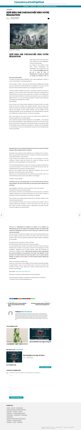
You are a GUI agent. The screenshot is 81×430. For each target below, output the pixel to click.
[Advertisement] (19, 67)
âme (15, 422)
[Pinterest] (29, 298)
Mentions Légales (59, 427)
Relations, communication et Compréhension (16, 418)
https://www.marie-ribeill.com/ (23, 271)
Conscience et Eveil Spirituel (29, 2)
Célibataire (10, 413)
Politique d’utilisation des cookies (47, 427)
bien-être (10, 411)
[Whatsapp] (33, 298)
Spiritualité (26, 6)
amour (13, 408)
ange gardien (20, 408)
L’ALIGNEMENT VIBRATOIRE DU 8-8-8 (16, 344)
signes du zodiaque (17, 420)
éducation (20, 422)
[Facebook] (11, 298)
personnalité (17, 415)
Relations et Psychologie (42, 339)
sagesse (9, 420)
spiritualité (10, 422)
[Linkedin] (24, 298)
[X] (16, 298)
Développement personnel (19, 413)
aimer (9, 408)
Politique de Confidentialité (69, 427)
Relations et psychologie (50, 6)
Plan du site (53, 428)
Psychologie (10, 417)
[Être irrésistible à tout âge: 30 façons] (40, 334)
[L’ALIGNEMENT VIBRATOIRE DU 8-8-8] (17, 335)
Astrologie (33, 6)
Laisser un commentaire (45, 367)
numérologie (10, 415)
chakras (15, 411)
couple (20, 411)
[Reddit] (20, 298)
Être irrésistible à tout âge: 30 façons (40, 342)
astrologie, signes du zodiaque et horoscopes (17, 409)
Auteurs (48, 428)
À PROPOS (43, 428)
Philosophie (40, 6)
